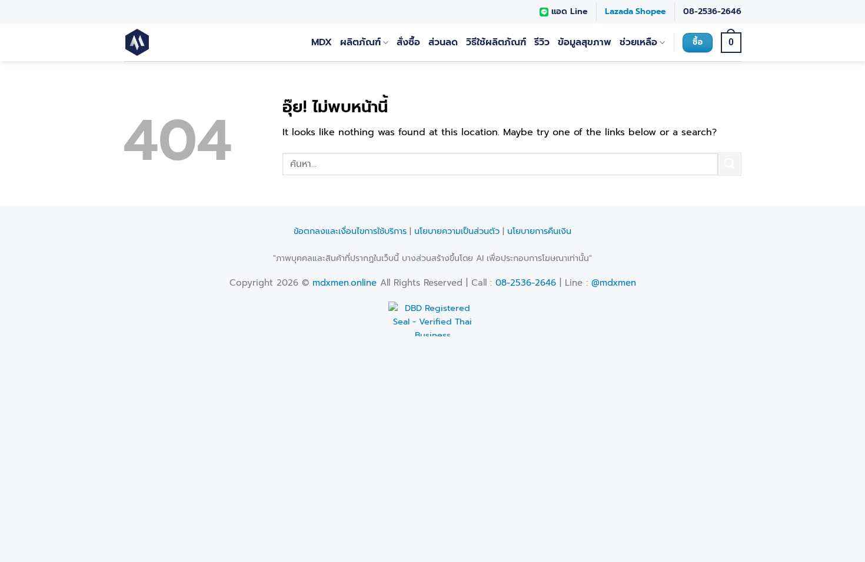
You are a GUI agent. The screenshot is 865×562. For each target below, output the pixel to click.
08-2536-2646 (712, 11)
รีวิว (542, 42)
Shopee (651, 11)
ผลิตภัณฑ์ (360, 42)
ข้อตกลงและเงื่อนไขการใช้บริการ (350, 231)
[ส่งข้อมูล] (729, 163)
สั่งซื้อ (408, 42)
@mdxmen (613, 282)
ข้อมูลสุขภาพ (584, 42)
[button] (731, 43)
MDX (321, 42)
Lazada (619, 11)
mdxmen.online (344, 282)
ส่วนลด (443, 42)
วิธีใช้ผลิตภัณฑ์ (496, 42)
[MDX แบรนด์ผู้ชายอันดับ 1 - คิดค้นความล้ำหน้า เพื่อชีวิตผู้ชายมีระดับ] (172, 42)
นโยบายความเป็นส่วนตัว (457, 231)
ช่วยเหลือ (638, 42)
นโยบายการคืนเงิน (539, 231)
